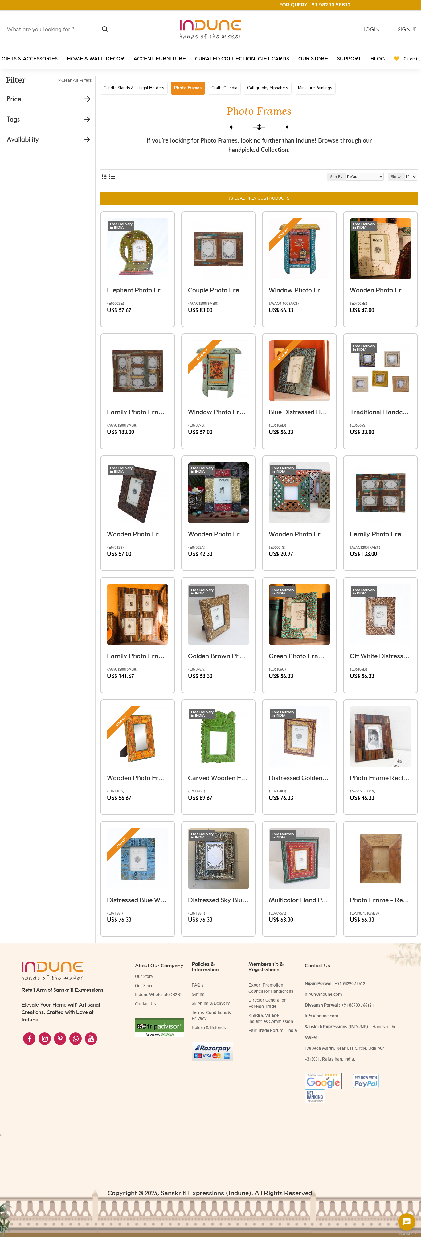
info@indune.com (321, 1015)
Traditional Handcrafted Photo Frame (380, 412)
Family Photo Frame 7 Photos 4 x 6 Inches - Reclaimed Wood (137, 412)
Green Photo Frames (299, 656)
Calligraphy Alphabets (267, 88)
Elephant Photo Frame (137, 290)
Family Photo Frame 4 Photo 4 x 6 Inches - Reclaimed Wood (380, 534)
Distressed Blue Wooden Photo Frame (137, 900)
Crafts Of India (224, 88)
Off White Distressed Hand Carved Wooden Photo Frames (380, 656)
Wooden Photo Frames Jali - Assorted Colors (299, 534)
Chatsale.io (407, 1234)
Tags (13, 119)
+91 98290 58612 (350, 983)
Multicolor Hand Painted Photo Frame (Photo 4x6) (299, 900)
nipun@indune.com (323, 994)
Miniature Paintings (315, 88)
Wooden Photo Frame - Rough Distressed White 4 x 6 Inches (380, 290)
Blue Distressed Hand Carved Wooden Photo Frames (299, 412)
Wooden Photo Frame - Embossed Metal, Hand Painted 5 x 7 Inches (218, 534)
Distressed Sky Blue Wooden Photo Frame (218, 900)
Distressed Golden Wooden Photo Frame (299, 778)
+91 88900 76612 (356, 1005)
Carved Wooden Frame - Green (218, 778)
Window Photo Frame (299, 290)
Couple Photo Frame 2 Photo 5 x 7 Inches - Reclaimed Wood (218, 290)
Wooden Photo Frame (137, 534)
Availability (23, 139)
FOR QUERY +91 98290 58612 (315, 5)
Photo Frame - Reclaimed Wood (380, 900)
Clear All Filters (76, 80)
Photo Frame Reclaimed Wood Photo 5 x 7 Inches (380, 778)
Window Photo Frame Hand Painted (218, 412)
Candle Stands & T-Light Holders (134, 88)
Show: (396, 176)
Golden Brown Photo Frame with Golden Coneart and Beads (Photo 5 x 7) (218, 656)
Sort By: (336, 176)
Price (14, 99)
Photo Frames (188, 88)
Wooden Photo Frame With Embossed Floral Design (137, 778)
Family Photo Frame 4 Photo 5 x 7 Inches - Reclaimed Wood (137, 656)
